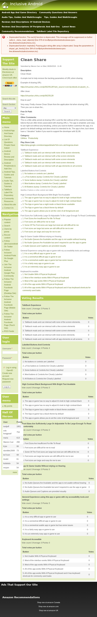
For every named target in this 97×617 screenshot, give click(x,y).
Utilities (24, 138)
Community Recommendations (18, 31)
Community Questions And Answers (58, 12)
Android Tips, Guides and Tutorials (9, 175)
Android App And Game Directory (19, 12)
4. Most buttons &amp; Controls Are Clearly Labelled (44, 183)
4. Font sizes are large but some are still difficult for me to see (47, 228)
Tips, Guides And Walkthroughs (60, 17)
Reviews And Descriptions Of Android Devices (26, 22)
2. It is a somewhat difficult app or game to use (41, 257)
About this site (10, 204)
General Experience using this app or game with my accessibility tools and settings (55, 251)
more (15, 472)
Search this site (8, 99)
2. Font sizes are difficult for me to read (38, 222)
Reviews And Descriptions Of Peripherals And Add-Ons (31, 27)
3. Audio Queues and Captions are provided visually (44, 246)
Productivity (33, 138)
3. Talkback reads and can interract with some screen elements (48, 159)
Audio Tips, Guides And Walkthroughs (22, 17)
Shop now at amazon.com (48, 606)
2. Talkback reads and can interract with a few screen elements (48, 156)
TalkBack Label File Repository (53, 31)
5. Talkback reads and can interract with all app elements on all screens (52, 166)
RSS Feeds (9, 331)
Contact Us (8, 208)
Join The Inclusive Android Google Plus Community (9, 270)
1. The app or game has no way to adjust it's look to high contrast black (51, 198)
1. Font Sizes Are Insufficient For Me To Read (41, 218)
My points (8, 406)
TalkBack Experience (29, 150)
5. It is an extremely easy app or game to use (41, 267)
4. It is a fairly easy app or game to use (38, 263)
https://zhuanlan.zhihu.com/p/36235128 (37, 96)
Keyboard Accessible (29, 271)
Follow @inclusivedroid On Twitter (11, 244)
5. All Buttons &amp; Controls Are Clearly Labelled (43, 187)
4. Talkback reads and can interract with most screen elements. (48, 163)
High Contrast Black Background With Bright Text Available (45, 195)
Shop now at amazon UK (48, 610)
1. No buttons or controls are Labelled (38, 173)
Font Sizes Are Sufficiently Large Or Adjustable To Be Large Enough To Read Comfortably (58, 216)
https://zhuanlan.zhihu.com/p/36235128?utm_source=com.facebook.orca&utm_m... (55, 87)
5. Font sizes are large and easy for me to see (41, 232)
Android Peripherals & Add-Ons (10, 166)
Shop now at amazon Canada (48, 602)
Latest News (68, 27)
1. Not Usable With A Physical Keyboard (39, 274)
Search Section (8, 104)
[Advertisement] (48, 590)
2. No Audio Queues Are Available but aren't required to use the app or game (54, 243)
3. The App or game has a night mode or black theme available (48, 204)
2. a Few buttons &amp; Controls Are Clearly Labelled (44, 177)
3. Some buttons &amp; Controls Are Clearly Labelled (44, 180)
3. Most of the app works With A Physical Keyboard (43, 281)
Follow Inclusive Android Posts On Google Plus (10, 255)
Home (6, 127)
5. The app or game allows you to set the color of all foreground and (50, 211)
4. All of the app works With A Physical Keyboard (42, 284)
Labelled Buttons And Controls (33, 171)
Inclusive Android (26, 4)
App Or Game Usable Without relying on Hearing (41, 236)
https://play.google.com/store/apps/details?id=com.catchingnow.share (49, 145)
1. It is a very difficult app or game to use (39, 253)
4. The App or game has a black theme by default (42, 208)
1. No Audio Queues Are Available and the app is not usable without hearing (54, 239)
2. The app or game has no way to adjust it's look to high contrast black (51, 201)
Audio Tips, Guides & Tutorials (9, 183)
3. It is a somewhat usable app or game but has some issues (47, 260)
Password (7, 358)
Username (7, 349)
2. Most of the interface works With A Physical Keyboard (45, 278)
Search (7, 226)
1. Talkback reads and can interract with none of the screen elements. (51, 153)
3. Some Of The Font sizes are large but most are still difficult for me (50, 225)
